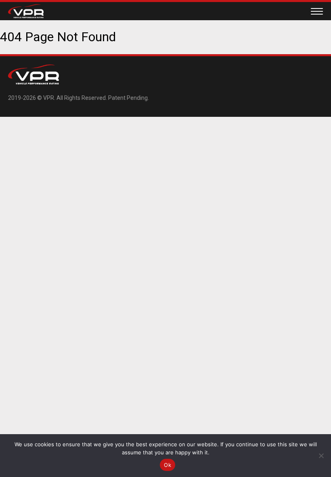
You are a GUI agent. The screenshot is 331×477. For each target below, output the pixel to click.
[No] (321, 456)
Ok (167, 465)
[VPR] (26, 16)
